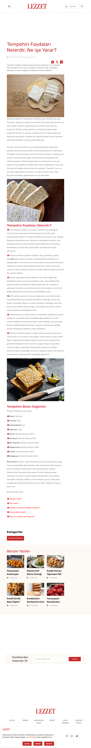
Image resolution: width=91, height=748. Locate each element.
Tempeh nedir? (15, 499)
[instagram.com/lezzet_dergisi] (72, 736)
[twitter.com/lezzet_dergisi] (77, 736)
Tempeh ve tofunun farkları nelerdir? (24, 508)
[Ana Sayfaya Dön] (45, 711)
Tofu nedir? (14, 503)
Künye (12, 720)
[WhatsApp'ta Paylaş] (52, 62)
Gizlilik (52, 720)
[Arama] (81, 6)
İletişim (26, 720)
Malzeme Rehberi (15, 538)
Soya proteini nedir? (17, 512)
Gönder (74, 659)
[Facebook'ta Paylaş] (61, 62)
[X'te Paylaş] (57, 62)
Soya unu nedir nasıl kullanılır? (22, 516)
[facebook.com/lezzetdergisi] (67, 736)
